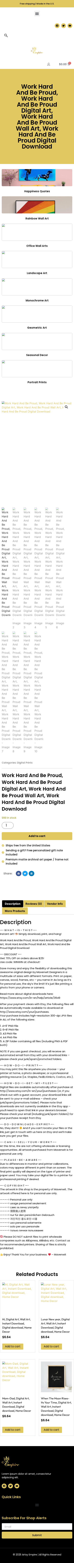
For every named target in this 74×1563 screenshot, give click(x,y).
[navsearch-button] (6, 35)
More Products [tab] (15, 911)
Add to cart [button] (12, 1346)
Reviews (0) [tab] (33, 903)
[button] (37, 13)
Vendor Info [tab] (55, 903)
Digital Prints (25, 762)
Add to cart (37, 836)
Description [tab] (12, 903)
